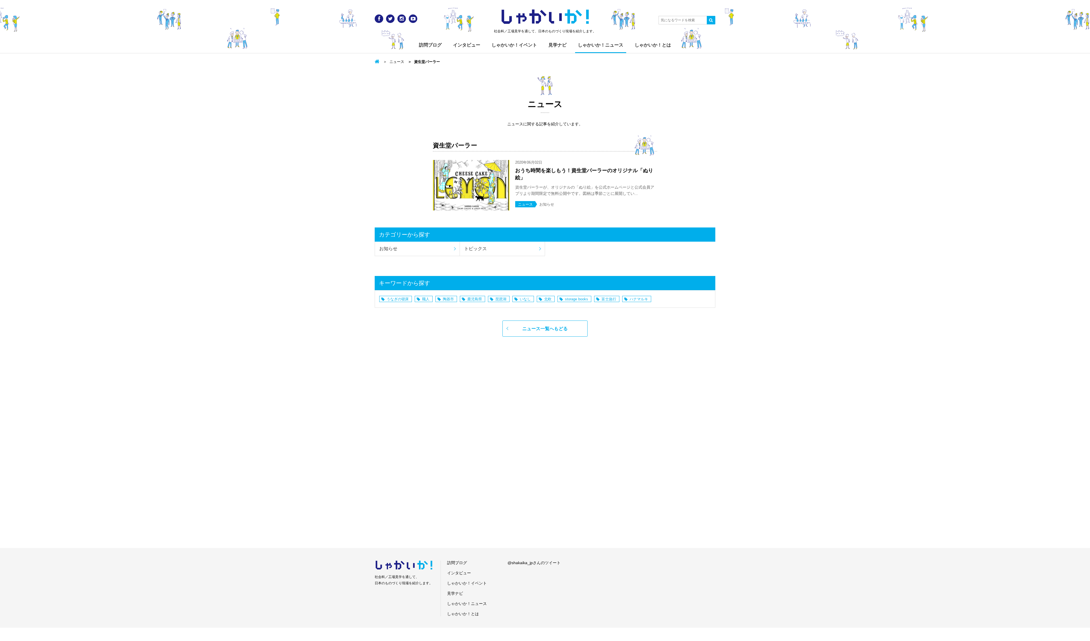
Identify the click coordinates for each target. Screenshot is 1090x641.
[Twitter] (390, 18)
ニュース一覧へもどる (545, 328)
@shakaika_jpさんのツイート (534, 562)
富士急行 (608, 299)
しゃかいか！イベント (514, 45)
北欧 (548, 299)
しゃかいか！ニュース (600, 45)
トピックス (475, 248)
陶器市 (448, 299)
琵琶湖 (500, 299)
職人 (425, 299)
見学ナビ (557, 45)
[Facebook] (379, 18)
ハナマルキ (639, 299)
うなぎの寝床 (398, 299)
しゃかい (545, 17)
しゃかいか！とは (653, 45)
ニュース (396, 62)
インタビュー (466, 45)
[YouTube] (413, 18)
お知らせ (388, 248)
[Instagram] (401, 18)
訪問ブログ (430, 45)
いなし (525, 299)
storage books (576, 299)
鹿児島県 (474, 299)
